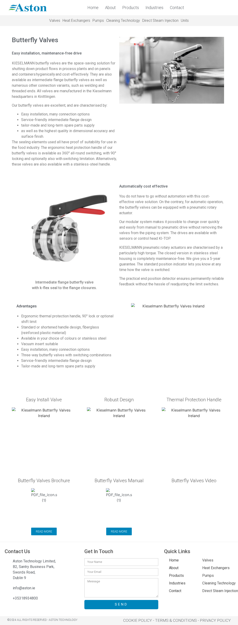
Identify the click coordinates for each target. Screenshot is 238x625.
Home (93, 7)
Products (130, 7)
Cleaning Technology (123, 20)
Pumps (98, 20)
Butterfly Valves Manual (119, 480)
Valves (54, 20)
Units (185, 20)
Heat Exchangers (76, 20)
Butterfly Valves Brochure (44, 480)
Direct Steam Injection (160, 20)
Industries (154, 7)
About (110, 7)
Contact (177, 7)
